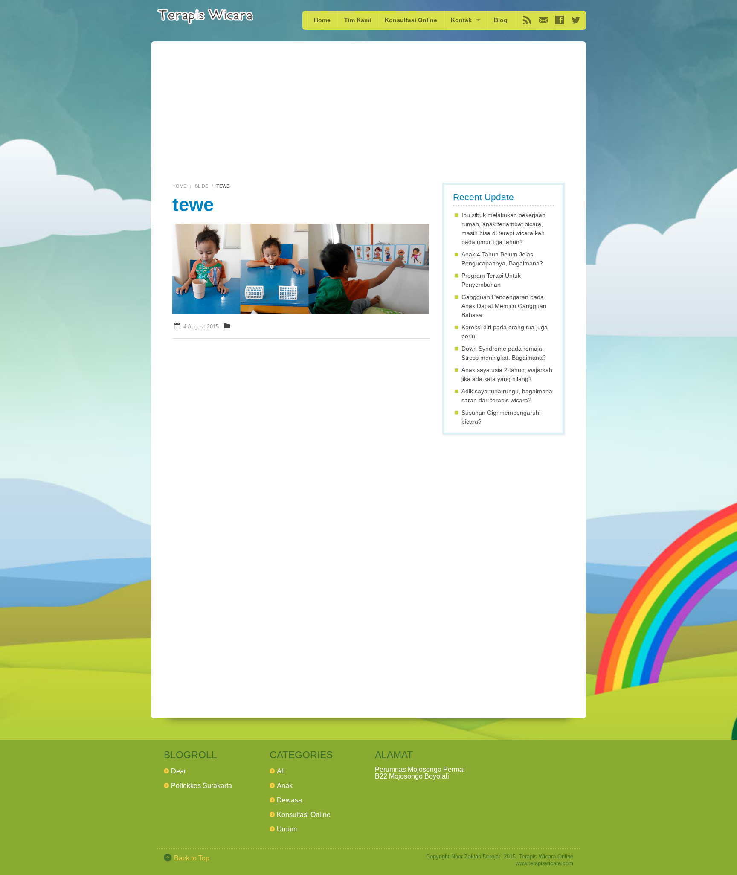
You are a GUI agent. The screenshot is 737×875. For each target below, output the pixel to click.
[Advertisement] (368, 116)
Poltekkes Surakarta (201, 785)
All (281, 771)
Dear (178, 771)
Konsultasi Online (411, 20)
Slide (201, 186)
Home (322, 20)
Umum (287, 829)
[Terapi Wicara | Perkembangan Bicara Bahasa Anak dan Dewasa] (205, 16)
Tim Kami (357, 20)
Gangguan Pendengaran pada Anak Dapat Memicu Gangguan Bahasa (503, 306)
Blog (501, 20)
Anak (285, 785)
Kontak (461, 20)
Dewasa (289, 800)
